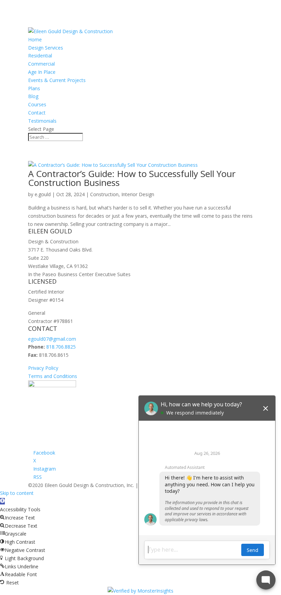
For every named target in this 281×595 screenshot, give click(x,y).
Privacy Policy (43, 368)
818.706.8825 (61, 346)
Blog (33, 96)
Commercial (41, 63)
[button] (2, 501)
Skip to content (17, 493)
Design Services (45, 47)
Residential (40, 55)
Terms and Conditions (52, 376)
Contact (37, 112)
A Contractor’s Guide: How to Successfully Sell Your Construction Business (131, 178)
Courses (37, 104)
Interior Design (137, 194)
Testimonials (42, 121)
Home (35, 39)
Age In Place (42, 72)
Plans (34, 88)
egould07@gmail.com (52, 339)
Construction (104, 194)
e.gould (43, 194)
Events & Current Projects (57, 80)
